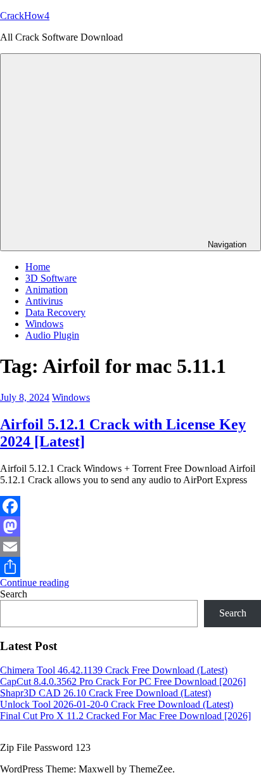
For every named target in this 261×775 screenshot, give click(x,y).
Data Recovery (55, 312)
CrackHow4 (24, 15)
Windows (44, 323)
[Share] (130, 567)
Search (13, 594)
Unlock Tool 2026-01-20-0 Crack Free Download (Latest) (116, 704)
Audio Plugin (52, 335)
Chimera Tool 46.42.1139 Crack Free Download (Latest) (113, 670)
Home (37, 266)
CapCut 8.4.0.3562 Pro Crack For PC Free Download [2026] (123, 681)
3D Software (51, 278)
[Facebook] (130, 506)
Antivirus (44, 301)
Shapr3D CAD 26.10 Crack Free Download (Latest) (105, 692)
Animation (46, 289)
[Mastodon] (130, 526)
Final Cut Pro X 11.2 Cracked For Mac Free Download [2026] (125, 715)
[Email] (130, 547)
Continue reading (34, 582)
